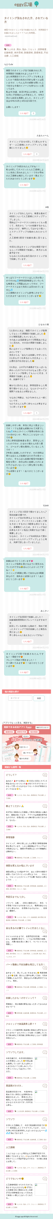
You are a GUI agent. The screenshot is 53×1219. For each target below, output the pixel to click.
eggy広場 (23, 4)
